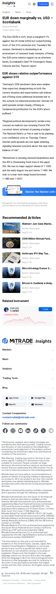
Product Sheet (40, 580)
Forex (28, 12)
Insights (6, 12)
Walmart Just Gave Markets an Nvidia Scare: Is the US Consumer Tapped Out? (38, 224)
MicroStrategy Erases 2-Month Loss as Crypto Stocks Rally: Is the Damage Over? (37, 268)
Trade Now (43, 4)
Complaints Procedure (10, 580)
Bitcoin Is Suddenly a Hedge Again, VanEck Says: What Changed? (37, 283)
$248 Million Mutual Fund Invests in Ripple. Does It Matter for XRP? (36, 239)
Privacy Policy (26, 580)
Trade (45, 309)
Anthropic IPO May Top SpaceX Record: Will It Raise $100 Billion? (37, 253)
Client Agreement (34, 583)
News (18, 12)
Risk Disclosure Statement (14, 583)
